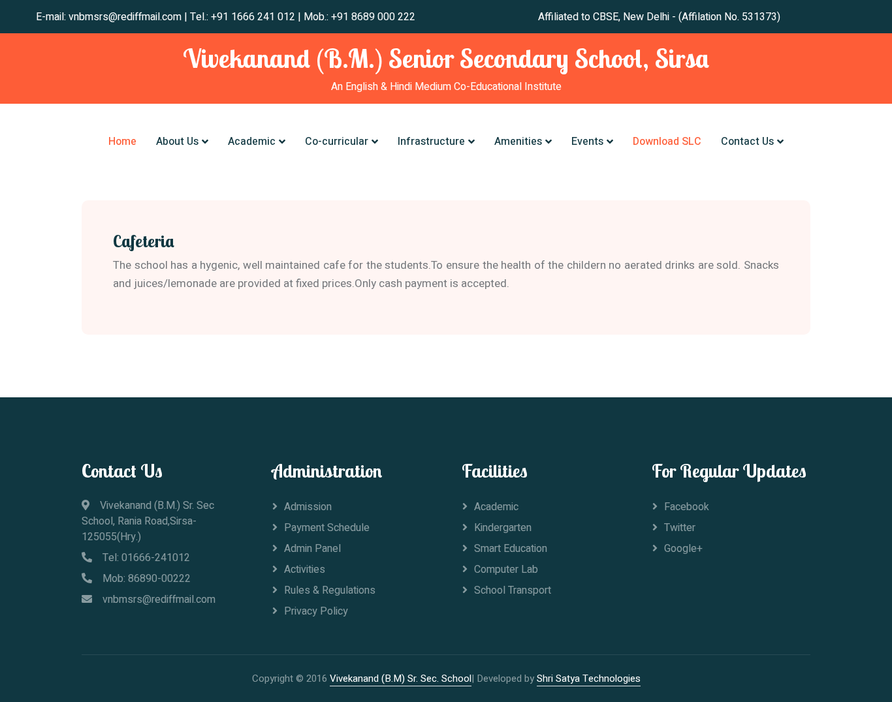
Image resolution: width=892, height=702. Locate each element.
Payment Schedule (327, 528)
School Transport (512, 590)
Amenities (518, 141)
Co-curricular (336, 141)
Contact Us (747, 141)
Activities (304, 569)
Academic (252, 141)
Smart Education (510, 549)
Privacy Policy (316, 611)
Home (122, 141)
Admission (308, 507)
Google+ (683, 549)
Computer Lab (506, 569)
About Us (177, 141)
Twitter (679, 528)
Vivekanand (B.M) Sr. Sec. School (400, 678)
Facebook (686, 507)
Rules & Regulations (329, 590)
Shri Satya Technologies (589, 678)
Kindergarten (503, 528)
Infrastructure (431, 141)
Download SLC (667, 141)
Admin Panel (312, 549)
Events (587, 141)
